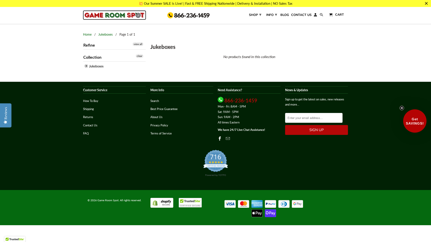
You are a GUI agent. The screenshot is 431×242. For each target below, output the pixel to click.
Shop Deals (172, 150)
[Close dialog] (298, 57)
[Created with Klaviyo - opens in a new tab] (215, 186)
